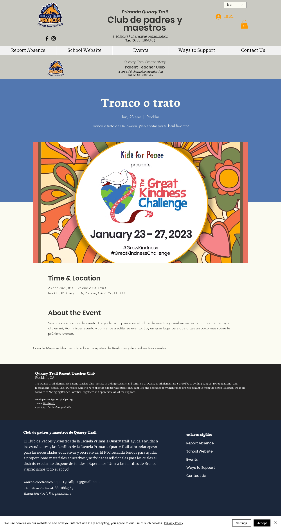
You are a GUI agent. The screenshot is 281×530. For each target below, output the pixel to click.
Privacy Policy (173, 523)
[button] (244, 24)
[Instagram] (53, 38)
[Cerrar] (275, 522)
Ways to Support (200, 467)
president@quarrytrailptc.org (57, 400)
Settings (241, 523)
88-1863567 (146, 40)
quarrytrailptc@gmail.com (78, 482)
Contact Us (196, 475)
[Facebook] (47, 38)
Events (192, 459)
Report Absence (200, 443)
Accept (262, 523)
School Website (199, 451)
